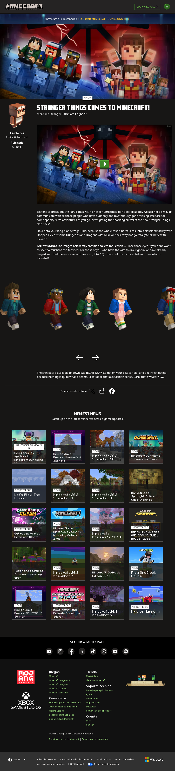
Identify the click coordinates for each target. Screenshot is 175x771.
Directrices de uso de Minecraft (64, 739)
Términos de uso (104, 759)
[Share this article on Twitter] (92, 391)
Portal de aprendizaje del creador (65, 702)
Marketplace (92, 676)
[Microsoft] (154, 759)
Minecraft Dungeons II (59, 680)
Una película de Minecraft (61, 719)
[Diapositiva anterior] (79, 357)
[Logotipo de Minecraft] (24, 7)
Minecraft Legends (58, 688)
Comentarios (92, 698)
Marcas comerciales (125, 759)
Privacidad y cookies (46, 759)
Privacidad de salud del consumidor (76, 759)
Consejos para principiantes (99, 690)
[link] (49, 651)
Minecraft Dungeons (59, 684)
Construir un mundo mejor (61, 714)
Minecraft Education (58, 692)
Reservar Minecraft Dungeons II (102, 19)
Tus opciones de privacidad (106, 764)
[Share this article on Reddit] (102, 391)
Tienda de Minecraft (95, 680)
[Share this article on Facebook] (112, 391)
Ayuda (89, 694)
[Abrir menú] (167, 6)
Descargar (91, 706)
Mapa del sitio (92, 702)
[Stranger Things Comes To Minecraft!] (104, 164)
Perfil (88, 720)
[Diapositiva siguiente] (95, 357)
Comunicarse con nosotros (99, 710)
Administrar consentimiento (95, 739)
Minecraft (53, 676)
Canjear (90, 724)
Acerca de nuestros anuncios (51, 764)
